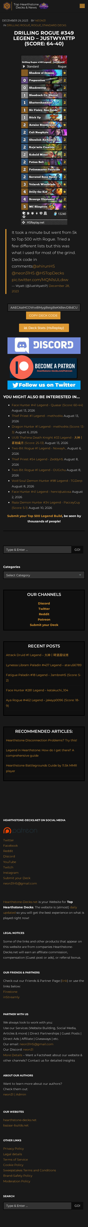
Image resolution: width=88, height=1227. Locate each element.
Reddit (44, 614)
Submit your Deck (44, 625)
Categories (11, 567)
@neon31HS (23, 273)
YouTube (9, 862)
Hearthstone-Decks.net (20, 902)
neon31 (40, 20)
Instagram (11, 873)
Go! (77, 550)
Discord (44, 603)
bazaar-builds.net (16, 1125)
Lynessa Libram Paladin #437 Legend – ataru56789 (44, 665)
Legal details (12, 1154)
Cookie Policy (13, 1165)
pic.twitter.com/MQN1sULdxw (40, 279)
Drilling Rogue (18, 25)
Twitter (44, 609)
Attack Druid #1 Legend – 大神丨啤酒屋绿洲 (37, 655)
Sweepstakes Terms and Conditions (29, 1170)
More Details (12, 1055)
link (64, 981)
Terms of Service (15, 1159)
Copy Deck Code (43, 315)
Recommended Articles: (44, 731)
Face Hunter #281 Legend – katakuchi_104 (37, 690)
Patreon (44, 619)
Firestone (10, 992)
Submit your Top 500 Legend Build (34, 516)
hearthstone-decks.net (20, 1120)
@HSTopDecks (50, 273)
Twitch (8, 867)
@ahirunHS (44, 266)
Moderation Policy (16, 1181)
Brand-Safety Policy (17, 1176)
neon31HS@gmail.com (20, 883)
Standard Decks (54, 25)
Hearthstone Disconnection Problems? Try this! (41, 740)
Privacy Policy (13, 1149)
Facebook (10, 846)
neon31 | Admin (14, 1094)
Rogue (36, 25)
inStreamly (11, 997)
